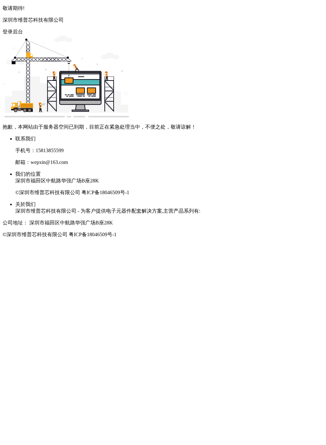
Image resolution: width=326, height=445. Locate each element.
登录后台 (13, 31)
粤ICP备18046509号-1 (105, 192)
